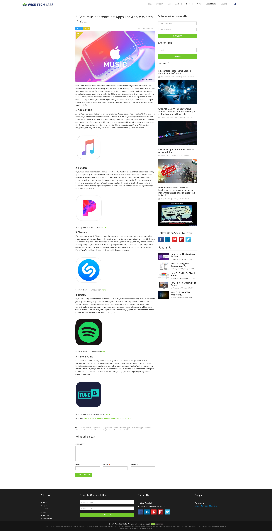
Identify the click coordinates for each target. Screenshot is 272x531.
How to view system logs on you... (183, 284)
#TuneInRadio (113, 430)
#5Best (82, 428)
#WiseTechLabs (125, 430)
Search (177, 56)
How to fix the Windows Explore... (183, 255)
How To (189, 4)
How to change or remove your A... (180, 264)
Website (134, 464)
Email (106, 464)
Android (178, 4)
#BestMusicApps (137, 428)
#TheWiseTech (96, 430)
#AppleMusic (96, 428)
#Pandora (147, 428)
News (199, 4)
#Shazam (78, 430)
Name (78, 464)
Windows (160, 4)
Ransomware (47, 519)
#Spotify (86, 430)
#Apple (88, 428)
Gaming (224, 4)
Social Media (211, 4)
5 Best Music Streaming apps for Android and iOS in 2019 (107, 418)
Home (149, 4)
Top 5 (45, 506)
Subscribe (177, 36)
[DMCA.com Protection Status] (157, 524)
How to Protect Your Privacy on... (181, 293)
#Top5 (104, 430)
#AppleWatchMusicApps (121, 428)
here (104, 227)
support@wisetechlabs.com (206, 506)
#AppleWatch (107, 428)
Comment (80, 444)
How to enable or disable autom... (183, 274)
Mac (169, 4)
